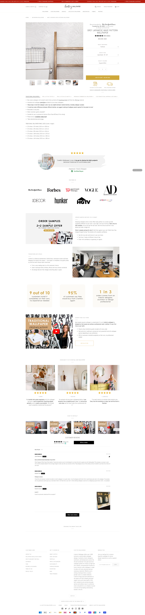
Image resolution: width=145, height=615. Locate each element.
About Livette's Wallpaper (97, 605)
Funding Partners (54, 566)
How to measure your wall (32, 559)
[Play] (54, 60)
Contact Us (28, 554)
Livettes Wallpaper (47, 605)
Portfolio (52, 559)
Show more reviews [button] (72, 515)
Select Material (102, 44)
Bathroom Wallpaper (38, 17)
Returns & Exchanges (31, 566)
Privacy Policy (29, 571)
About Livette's (53, 554)
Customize (28, 561)
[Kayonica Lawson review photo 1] (103, 501)
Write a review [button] (84, 442)
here (42, 119)
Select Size (102, 52)
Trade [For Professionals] (78, 605)
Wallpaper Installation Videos (33, 556)
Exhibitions (53, 569)
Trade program (53, 574)
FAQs (27, 564)
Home (27, 17)
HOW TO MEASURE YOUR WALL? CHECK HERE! (102, 90)
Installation (84, 343)
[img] (38, 454)
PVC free (77, 100)
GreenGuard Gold (63, 100)
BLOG (66, 605)
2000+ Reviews (53, 556)
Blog (51, 571)
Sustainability (53, 564)
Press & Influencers (55, 561)
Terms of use (29, 569)
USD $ (72, 596)
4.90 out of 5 (65, 442)
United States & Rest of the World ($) (72, 601)
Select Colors (102, 61)
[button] (99, 36)
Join (115, 564)
